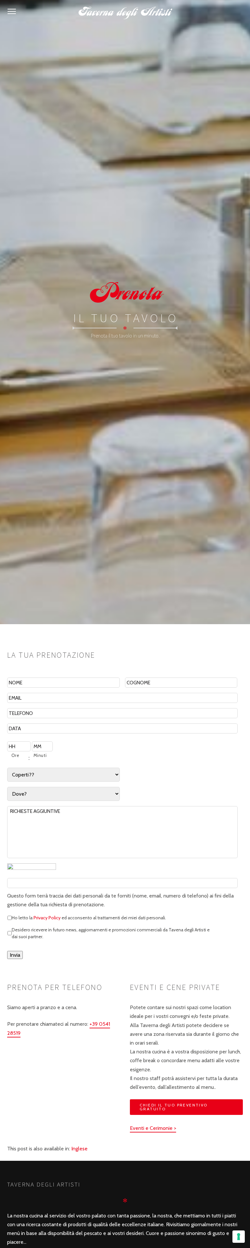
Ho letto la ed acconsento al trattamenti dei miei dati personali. (89, 917)
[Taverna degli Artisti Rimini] (125, 11)
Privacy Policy (47, 917)
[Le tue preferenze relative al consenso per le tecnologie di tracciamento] (238, 1236)
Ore (15, 755)
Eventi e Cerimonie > (153, 1128)
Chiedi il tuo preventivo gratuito (174, 1107)
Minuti (40, 755)
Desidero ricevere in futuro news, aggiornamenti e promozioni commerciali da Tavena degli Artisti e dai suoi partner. (111, 932)
